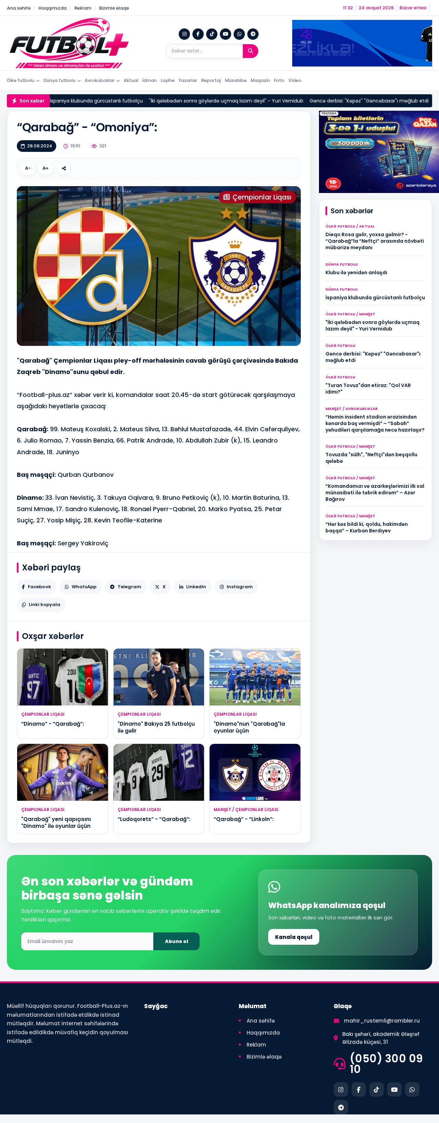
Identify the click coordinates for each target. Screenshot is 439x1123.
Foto (279, 80)
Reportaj (211, 80)
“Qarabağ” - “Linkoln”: (244, 819)
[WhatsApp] (239, 34)
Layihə (168, 80)
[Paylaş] (63, 168)
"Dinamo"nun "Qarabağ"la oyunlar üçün (249, 727)
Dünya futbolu (59, 80)
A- (28, 168)
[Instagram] (184, 34)
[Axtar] (250, 51)
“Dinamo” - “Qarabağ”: (52, 723)
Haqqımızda (52, 8)
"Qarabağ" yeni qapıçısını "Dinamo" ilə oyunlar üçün (56, 823)
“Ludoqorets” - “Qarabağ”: (154, 819)
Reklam (82, 8)
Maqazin (260, 80)
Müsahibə (236, 80)
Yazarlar (188, 80)
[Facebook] (198, 34)
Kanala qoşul (293, 937)
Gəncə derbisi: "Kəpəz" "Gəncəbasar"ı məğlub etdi (319, 100)
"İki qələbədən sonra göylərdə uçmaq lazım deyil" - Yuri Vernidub (177, 100)
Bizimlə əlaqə (114, 8)
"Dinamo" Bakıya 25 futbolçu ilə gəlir (156, 727)
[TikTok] (211, 34)
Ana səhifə (19, 8)
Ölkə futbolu (20, 80)
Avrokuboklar (100, 80)
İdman (149, 80)
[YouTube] (225, 34)
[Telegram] (253, 34)
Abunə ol (176, 941)
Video (294, 80)
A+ (46, 168)
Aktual (131, 80)
